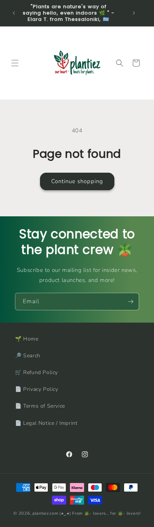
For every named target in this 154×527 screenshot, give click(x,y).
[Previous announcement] (14, 13)
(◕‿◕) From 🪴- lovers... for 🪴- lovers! (100, 513)
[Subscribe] (130, 301)
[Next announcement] (134, 13)
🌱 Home (26, 338)
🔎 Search (27, 355)
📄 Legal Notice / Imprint (46, 423)
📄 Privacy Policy (36, 389)
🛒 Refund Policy (36, 372)
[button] (15, 63)
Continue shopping (77, 181)
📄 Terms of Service (40, 406)
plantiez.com (45, 513)
